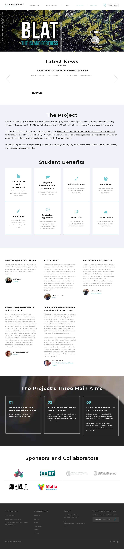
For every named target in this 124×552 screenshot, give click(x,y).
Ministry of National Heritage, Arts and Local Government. (86, 125)
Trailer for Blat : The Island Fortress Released (61, 70)
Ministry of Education (43, 125)
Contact (93, 5)
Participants (34, 5)
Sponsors (80, 5)
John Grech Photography (71, 517)
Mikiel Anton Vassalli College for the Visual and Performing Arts (86, 131)
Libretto (36, 519)
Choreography (38, 526)
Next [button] (116, 79)
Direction (37, 515)
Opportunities (52, 5)
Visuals (36, 529)
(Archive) (62, 65)
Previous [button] (8, 79)
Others (36, 533)
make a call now (103, 519)
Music (36, 522)
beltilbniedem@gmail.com (13, 519)
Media (67, 5)
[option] (62, 71)
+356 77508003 (113, 6)
